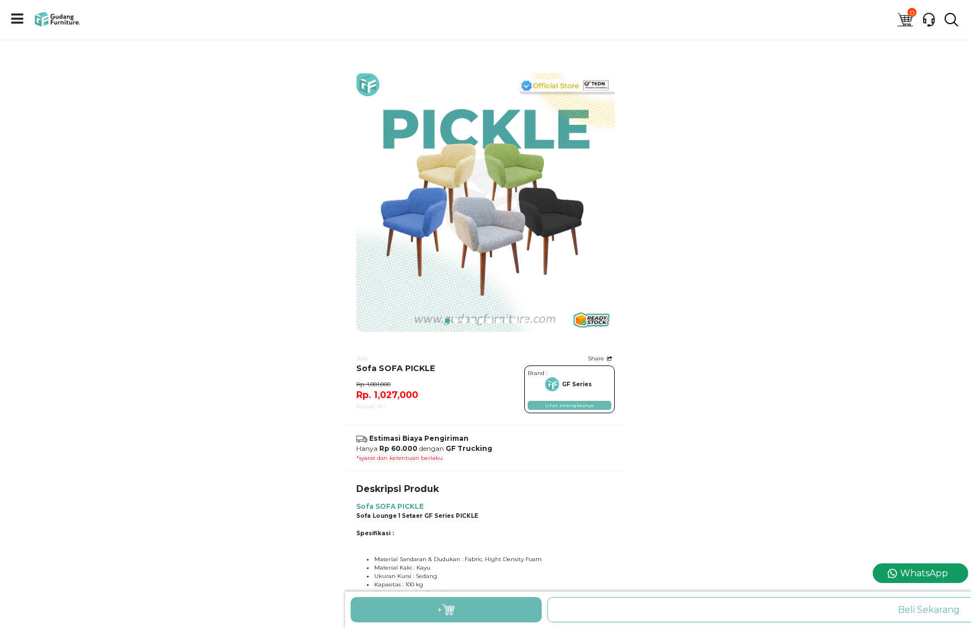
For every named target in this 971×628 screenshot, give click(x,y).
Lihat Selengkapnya (569, 405)
